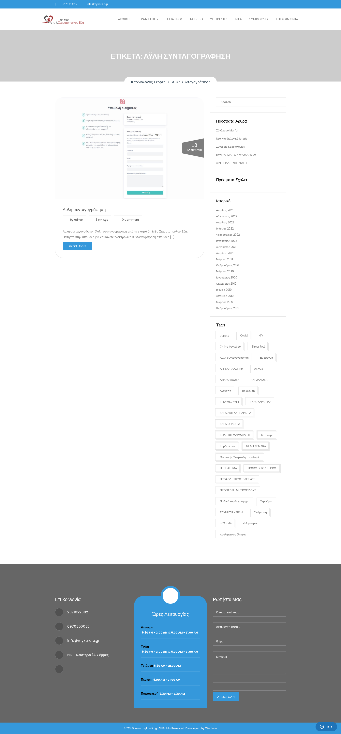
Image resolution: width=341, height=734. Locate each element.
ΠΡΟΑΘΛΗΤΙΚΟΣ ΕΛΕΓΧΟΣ (237, 479)
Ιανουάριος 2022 (226, 241)
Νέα (238, 19)
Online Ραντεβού (230, 346)
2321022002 (77, 612)
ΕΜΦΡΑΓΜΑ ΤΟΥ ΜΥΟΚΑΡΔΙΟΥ (236, 155)
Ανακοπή (225, 390)
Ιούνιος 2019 (224, 290)
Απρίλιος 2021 (224, 253)
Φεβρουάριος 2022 (228, 235)
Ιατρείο (196, 19)
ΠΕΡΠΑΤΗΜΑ (228, 468)
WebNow (211, 728)
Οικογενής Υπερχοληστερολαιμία (240, 457)
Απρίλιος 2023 (225, 210)
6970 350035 (70, 4)
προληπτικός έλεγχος (233, 534)
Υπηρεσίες (219, 19)
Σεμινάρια (266, 501)
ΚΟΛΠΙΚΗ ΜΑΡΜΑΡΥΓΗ (235, 435)
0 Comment (130, 220)
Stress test (258, 346)
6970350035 (78, 626)
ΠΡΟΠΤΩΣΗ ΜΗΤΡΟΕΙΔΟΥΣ (238, 490)
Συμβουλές (259, 19)
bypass (224, 335)
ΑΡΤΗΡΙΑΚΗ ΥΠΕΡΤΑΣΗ (231, 163)
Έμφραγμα (266, 357)
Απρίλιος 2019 (225, 296)
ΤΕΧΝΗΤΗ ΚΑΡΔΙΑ (231, 512)
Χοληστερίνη (250, 523)
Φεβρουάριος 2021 (227, 265)
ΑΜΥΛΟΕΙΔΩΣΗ (230, 379)
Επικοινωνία (287, 19)
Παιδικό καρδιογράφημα (234, 501)
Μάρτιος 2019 (224, 302)
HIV (261, 335)
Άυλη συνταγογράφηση (84, 209)
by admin (76, 220)
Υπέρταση (260, 512)
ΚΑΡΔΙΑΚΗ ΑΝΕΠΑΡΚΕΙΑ (235, 412)
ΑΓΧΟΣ (258, 368)
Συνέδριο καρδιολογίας (230, 147)
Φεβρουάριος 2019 (227, 308)
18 (194, 147)
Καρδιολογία (227, 446)
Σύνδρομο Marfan (227, 130)
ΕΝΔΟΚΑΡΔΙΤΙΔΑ (260, 401)
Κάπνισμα (267, 435)
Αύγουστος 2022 (226, 216)
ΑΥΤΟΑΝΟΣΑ (259, 379)
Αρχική (123, 19)
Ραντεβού (149, 19)
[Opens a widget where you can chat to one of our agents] (326, 727)
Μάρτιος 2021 (224, 259)
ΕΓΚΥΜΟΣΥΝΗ (229, 401)
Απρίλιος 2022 (225, 222)
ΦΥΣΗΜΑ (226, 523)
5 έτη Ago (102, 220)
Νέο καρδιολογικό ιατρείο (231, 139)
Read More (77, 246)
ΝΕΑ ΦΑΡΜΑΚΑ (256, 446)
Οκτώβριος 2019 (226, 284)
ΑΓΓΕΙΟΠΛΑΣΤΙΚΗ (231, 368)
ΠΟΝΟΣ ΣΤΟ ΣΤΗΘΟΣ (262, 468)
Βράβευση (248, 390)
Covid (244, 335)
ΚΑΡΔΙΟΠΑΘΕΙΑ (230, 424)
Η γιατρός (174, 19)
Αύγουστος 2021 (226, 247)
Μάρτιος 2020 (225, 271)
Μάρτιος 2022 (225, 229)
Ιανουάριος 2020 (226, 277)
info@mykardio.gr (97, 4)
